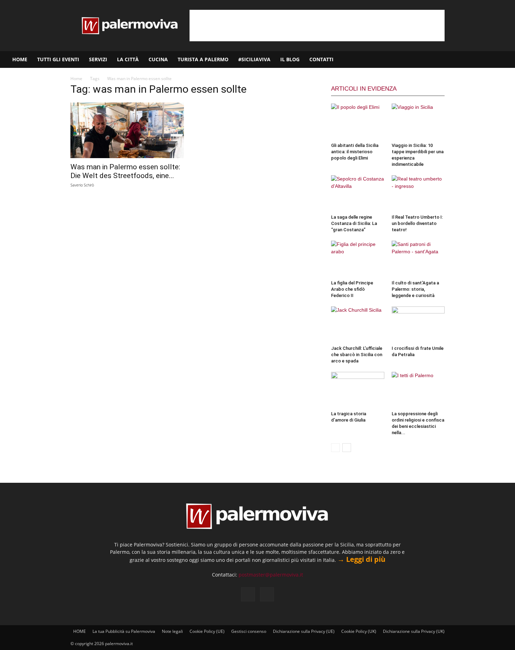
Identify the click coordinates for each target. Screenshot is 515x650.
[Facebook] (475, 59)
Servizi (98, 59)
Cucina (158, 59)
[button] (506, 60)
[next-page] (346, 447)
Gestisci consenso (248, 631)
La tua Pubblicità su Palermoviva (123, 631)
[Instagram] (487, 59)
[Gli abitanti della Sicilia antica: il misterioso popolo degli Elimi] (357, 122)
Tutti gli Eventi (58, 59)
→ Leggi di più (361, 559)
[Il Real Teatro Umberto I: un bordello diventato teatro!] (418, 193)
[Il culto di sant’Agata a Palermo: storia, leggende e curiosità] (418, 259)
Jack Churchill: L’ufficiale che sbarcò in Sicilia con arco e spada (356, 354)
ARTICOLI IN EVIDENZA (364, 88)
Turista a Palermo (203, 59)
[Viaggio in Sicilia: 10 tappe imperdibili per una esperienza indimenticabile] (418, 122)
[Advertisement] (317, 25)
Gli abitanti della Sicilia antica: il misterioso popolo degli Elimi (354, 152)
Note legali (172, 631)
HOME (19, 59)
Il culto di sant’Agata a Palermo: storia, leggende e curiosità (415, 289)
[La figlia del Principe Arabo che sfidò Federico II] (357, 259)
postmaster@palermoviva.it (271, 574)
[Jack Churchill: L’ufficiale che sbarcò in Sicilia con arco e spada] (357, 324)
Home (76, 79)
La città (128, 59)
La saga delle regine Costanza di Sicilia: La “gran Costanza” (354, 223)
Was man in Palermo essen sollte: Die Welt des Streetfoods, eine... (125, 171)
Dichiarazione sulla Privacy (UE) (304, 631)
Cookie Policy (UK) (358, 631)
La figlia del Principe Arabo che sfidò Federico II (352, 289)
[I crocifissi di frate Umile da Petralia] (418, 324)
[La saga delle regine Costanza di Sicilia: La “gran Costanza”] (357, 193)
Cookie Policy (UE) (207, 631)
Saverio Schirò (82, 185)
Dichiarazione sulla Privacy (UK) (414, 631)
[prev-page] (335, 447)
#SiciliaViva (254, 59)
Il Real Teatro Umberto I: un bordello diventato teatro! (417, 223)
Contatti (321, 59)
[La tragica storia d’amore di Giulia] (357, 390)
